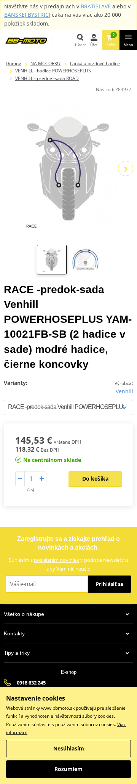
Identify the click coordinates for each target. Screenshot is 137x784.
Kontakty (14, 633)
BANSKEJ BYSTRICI (27, 14)
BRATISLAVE (96, 6)
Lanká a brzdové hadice (95, 63)
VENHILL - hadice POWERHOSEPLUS (53, 70)
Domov (13, 63)
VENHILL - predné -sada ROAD (47, 78)
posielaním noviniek (56, 559)
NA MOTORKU (45, 63)
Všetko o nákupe (24, 614)
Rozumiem (68, 769)
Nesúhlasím (68, 748)
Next (125, 168)
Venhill (124, 391)
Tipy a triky (17, 653)
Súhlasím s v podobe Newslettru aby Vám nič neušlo (68, 564)
